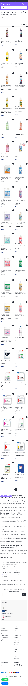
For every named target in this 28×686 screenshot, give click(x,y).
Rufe (15, 633)
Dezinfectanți (16, 640)
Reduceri (15, 656)
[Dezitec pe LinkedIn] (21, 665)
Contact (2, 633)
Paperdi (15, 649)
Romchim (15, 647)
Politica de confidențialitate (15, 681)
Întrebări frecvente (4, 630)
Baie (15, 630)
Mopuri (15, 639)
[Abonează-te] (24, 594)
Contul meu (3, 640)
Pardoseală (16, 628)
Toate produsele (16, 658)
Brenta (15, 646)
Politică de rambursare (5, 637)
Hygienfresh (16, 644)
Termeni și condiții (4, 635)
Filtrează (5, 24)
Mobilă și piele (16, 642)
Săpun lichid (16, 637)
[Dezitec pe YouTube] (19, 665)
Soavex (15, 651)
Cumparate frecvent (17, 653)
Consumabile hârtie (17, 635)
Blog (2, 639)
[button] (4, 42)
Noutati (15, 654)
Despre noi (3, 628)
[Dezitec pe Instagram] (14, 665)
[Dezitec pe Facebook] (17, 665)
